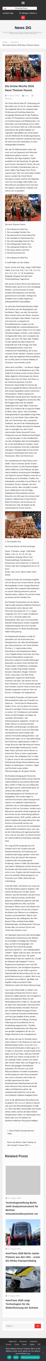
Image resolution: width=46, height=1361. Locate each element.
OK (9, 1357)
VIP (39, 1344)
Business (8, 99)
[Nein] (43, 1353)
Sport (24, 1344)
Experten (33, 1341)
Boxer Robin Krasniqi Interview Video (20, 1132)
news (27, 96)
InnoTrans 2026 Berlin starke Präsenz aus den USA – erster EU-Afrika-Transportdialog (23, 1257)
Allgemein (13, 1341)
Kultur (16, 1344)
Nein (16, 1357)
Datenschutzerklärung (30, 1357)
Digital (32, 1344)
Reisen (8, 1344)
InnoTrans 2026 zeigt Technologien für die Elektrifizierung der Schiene (22, 1304)
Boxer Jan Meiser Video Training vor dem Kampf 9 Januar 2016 (21, 1143)
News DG (23, 28)
